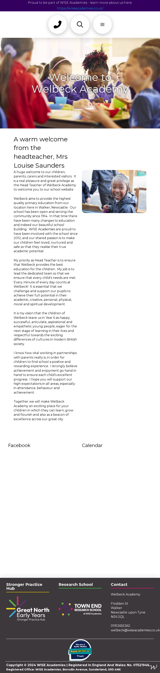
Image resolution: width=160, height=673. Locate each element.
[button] (57, 24)
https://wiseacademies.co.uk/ (80, 8)
